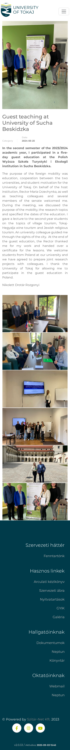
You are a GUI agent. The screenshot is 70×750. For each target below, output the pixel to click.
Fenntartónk (54, 556)
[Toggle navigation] (64, 11)
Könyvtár (57, 660)
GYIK (61, 608)
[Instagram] (28, 728)
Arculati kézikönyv (49, 582)
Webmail (57, 686)
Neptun (58, 652)
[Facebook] (16, 728)
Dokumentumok (50, 643)
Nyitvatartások (52, 599)
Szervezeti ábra (52, 590)
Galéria (59, 617)
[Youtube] (40, 728)
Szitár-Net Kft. (38, 719)
